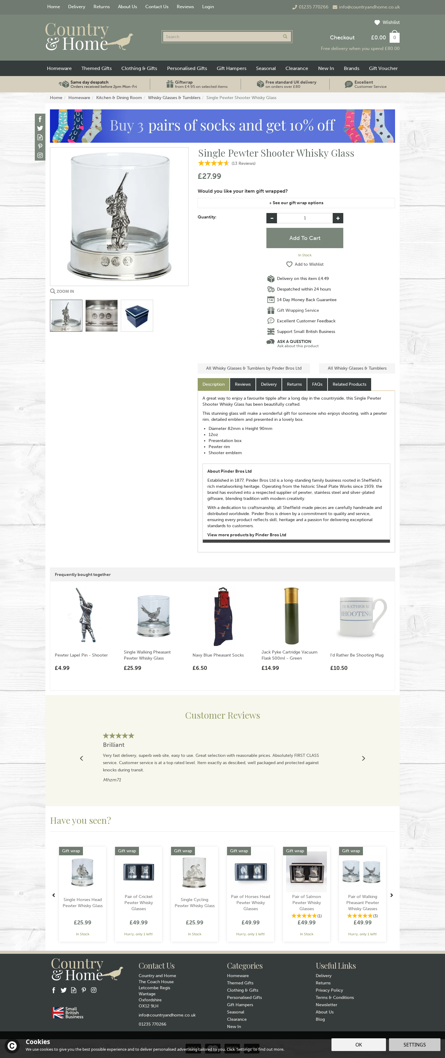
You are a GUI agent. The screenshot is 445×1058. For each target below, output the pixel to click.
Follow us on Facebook (40, 119)
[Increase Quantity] (338, 218)
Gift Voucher (383, 68)
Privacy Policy (329, 990)
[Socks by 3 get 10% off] (222, 125)
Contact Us (157, 6)
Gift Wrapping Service (298, 310)
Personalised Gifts (244, 997)
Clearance (237, 1019)
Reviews (185, 6)
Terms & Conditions (335, 997)
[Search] (285, 37)
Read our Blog (40, 137)
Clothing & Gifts (242, 990)
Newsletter (326, 1004)
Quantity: (207, 217)
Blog (320, 1019)
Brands (351, 68)
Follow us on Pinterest (40, 146)
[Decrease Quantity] (271, 218)
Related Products (349, 384)
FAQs (317, 384)
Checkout (342, 37)
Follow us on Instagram (40, 155)
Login (208, 6)
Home (53, 6)
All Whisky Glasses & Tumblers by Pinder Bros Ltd (254, 368)
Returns (294, 384)
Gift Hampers (240, 1004)
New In (234, 1026)
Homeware (238, 975)
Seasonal (235, 1012)
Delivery (269, 384)
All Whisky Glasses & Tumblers (357, 368)
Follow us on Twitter (40, 128)
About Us (325, 1012)
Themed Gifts (240, 983)
